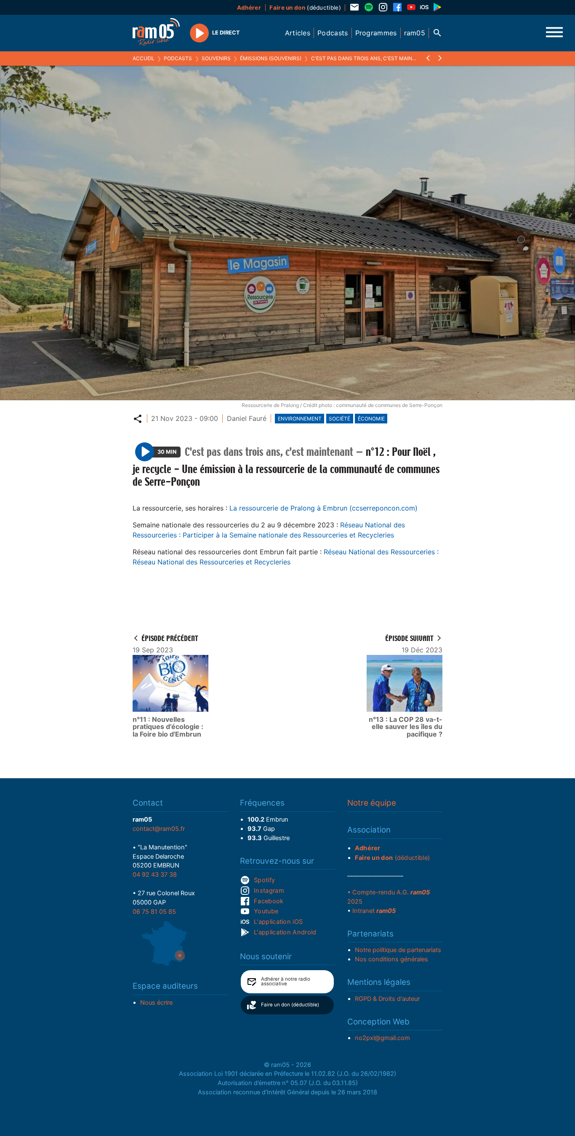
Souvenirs (216, 58)
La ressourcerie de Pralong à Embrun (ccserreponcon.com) (323, 508)
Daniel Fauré (246, 418)
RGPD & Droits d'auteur (387, 999)
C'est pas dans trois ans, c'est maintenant (372, 58)
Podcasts (178, 58)
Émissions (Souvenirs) (270, 58)
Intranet (374, 911)
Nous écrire (156, 1002)
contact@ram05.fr (159, 829)
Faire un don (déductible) (290, 1005)
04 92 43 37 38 (155, 874)
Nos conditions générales (391, 959)
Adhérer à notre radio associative (285, 981)
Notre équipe (371, 803)
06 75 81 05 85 (154, 911)
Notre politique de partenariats (398, 950)
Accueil (143, 58)
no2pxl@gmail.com (382, 1038)
